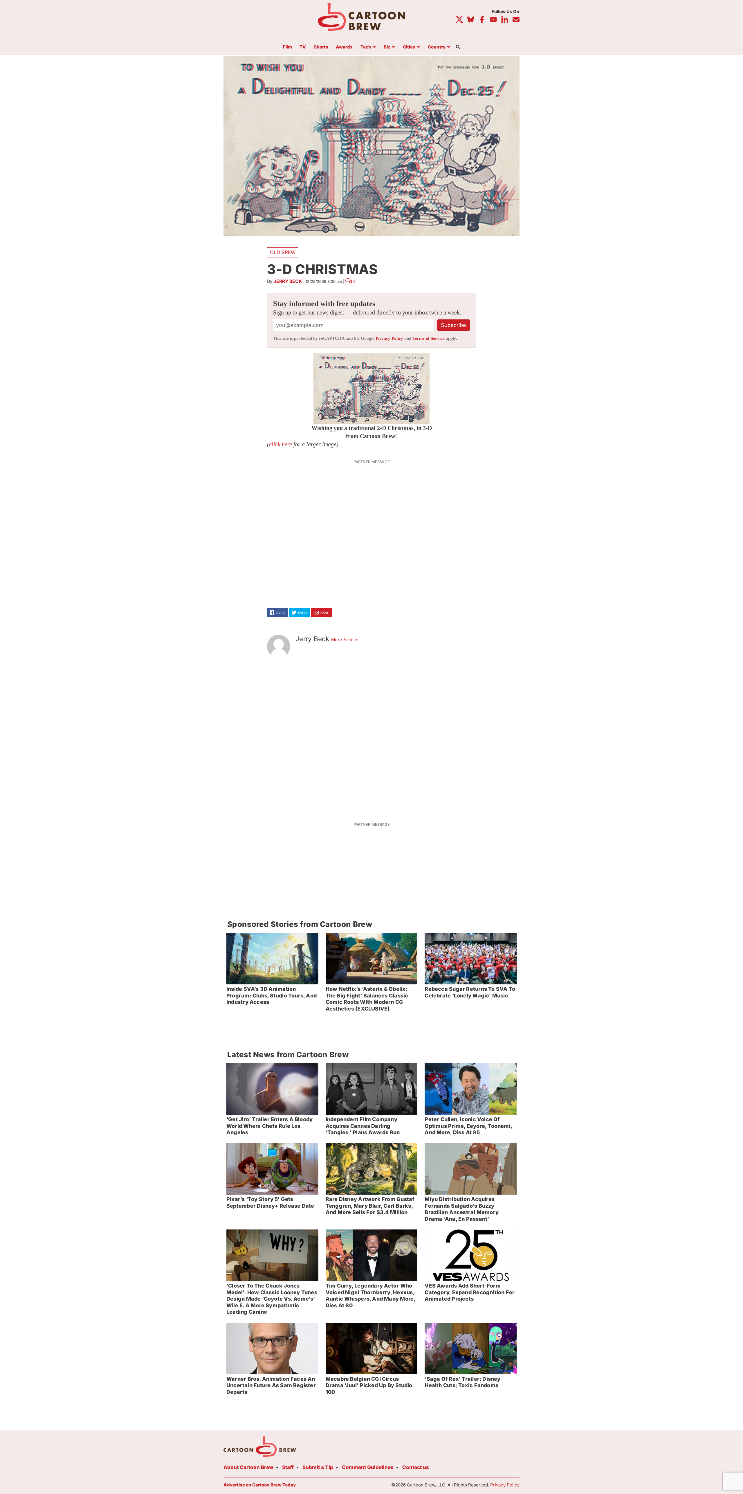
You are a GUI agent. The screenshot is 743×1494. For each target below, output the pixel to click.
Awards (344, 47)
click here (280, 444)
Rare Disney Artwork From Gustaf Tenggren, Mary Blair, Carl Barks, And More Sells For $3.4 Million (370, 1205)
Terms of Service (428, 338)
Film (287, 47)
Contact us (415, 1467)
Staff (288, 1467)
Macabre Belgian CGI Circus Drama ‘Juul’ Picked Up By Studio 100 (369, 1385)
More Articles (345, 639)
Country (437, 47)
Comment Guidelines (368, 1467)
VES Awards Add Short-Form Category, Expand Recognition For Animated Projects (470, 1292)
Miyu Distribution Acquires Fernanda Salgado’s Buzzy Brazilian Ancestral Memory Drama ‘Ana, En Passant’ (462, 1209)
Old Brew (283, 252)
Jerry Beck (288, 281)
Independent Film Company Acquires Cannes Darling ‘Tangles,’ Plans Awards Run (363, 1125)
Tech (365, 47)
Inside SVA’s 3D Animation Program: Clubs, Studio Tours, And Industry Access (271, 995)
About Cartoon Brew (248, 1467)
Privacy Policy (389, 338)
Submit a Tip (317, 1467)
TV (303, 47)
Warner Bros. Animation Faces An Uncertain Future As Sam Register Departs (271, 1385)
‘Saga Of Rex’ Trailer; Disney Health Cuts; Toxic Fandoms (462, 1382)
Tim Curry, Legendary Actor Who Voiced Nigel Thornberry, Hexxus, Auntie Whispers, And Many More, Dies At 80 (371, 1295)
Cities (409, 47)
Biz (387, 47)
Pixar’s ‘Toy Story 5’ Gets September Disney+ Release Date (270, 1202)
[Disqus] (371, 736)
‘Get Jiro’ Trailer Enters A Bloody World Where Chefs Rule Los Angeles (269, 1125)
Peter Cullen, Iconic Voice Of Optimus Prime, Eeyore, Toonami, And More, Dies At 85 (468, 1125)
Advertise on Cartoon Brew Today (259, 1485)
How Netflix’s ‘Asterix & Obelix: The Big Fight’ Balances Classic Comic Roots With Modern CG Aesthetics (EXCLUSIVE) (367, 999)
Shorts (321, 47)
